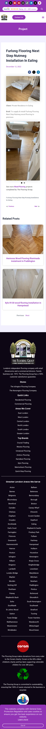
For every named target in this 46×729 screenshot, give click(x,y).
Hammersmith (12, 544)
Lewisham (34, 569)
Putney (12, 593)
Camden (12, 508)
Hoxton (12, 553)
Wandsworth (34, 622)
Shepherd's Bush (12, 597)
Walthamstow (12, 622)
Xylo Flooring (23, 463)
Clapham (12, 516)
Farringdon (12, 532)
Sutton (12, 614)
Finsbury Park (34, 532)
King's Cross (34, 561)
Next (37, 150)
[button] (43, 17)
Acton (12, 487)
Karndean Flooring (23, 459)
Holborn (34, 548)
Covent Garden (34, 516)
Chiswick (34, 512)
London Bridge (12, 573)
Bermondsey (34, 495)
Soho (12, 601)
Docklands (12, 524)
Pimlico (34, 589)
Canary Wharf (34, 508)
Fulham (34, 536)
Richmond (34, 593)
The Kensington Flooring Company (23, 391)
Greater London (23, 433)
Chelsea (12, 512)
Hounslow (34, 553)
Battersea (34, 491)
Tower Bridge (12, 618)
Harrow (12, 548)
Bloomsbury (12, 500)
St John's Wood (12, 610)
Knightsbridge (34, 565)
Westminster (12, 626)
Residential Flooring (23, 400)
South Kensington (34, 601)
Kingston (12, 565)
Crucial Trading (23, 443)
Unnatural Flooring (23, 451)
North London (23, 425)
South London (23, 429)
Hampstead (33, 544)
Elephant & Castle (34, 528)
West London (23, 417)
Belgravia (12, 495)
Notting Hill (12, 585)
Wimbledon (12, 630)
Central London (23, 421)
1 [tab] (21, 183)
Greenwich (12, 540)
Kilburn (12, 561)
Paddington (33, 585)
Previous (9, 150)
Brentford (12, 504)
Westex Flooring (23, 447)
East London (23, 413)
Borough (34, 500)
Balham (34, 487)
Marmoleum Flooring (23, 467)
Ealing (33, 524)
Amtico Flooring (23, 455)
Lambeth (12, 569)
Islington (12, 557)
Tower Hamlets (34, 618)
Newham (33, 581)
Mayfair (12, 577)
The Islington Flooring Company (23, 387)
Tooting (34, 614)
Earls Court (12, 528)
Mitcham (33, 577)
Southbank (12, 605)
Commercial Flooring (23, 404)
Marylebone (34, 573)
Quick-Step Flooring (23, 471)
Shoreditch (34, 597)
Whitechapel (34, 626)
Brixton (34, 504)
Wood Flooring (19, 187)
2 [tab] (24, 183)
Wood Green (34, 630)
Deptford (34, 520)
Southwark (34, 605)
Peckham (12, 589)
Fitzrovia (12, 536)
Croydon (12, 520)
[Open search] (42, 9)
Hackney (34, 540)
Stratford (33, 610)
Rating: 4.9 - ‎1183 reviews (27, 9)
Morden (12, 581)
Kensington (33, 557)
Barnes (12, 491)
